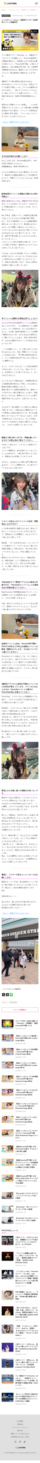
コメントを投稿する (20, 1010)
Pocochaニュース (10, 1230)
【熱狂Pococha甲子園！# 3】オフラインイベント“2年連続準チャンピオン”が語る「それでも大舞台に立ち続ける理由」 (26, 1163)
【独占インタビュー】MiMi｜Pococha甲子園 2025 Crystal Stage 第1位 (26, 1065)
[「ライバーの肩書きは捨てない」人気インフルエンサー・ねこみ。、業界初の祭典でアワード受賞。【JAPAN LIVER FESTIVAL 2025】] (7, 1256)
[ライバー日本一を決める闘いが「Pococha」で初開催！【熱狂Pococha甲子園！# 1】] (7, 1024)
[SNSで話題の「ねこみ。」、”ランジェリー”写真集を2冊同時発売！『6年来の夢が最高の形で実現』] (7, 1295)
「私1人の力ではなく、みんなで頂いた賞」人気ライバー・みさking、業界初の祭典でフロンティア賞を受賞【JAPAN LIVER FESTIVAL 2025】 (26, 1312)
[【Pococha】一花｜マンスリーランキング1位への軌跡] (7, 1209)
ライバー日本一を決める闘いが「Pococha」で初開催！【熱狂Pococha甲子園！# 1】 (26, 1023)
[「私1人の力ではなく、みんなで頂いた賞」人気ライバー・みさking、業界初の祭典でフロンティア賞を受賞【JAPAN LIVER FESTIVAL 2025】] (7, 1310)
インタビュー (6, 15)
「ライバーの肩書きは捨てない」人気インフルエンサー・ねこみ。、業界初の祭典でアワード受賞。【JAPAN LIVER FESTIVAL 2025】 (26, 1258)
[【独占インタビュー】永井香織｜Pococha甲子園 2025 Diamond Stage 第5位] (7, 1078)
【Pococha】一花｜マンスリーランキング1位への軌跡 (26, 1208)
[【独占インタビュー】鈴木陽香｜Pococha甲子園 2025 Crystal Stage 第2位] (7, 1051)
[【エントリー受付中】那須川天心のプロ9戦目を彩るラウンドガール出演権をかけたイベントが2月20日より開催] (7, 1397)
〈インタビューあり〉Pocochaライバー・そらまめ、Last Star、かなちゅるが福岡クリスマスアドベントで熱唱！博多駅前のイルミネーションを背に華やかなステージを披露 (26, 1277)
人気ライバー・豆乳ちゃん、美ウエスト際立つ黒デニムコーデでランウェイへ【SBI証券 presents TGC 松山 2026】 (26, 1363)
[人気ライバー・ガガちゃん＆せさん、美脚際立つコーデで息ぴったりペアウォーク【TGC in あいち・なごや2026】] (7, 1240)
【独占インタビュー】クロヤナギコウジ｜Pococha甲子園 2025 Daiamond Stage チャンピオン (26, 1134)
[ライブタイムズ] (10, 3)
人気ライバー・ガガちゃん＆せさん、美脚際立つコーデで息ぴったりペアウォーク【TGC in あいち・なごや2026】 (26, 1240)
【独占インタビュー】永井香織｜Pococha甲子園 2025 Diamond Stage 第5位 (26, 1078)
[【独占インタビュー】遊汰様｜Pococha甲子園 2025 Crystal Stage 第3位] (7, 1037)
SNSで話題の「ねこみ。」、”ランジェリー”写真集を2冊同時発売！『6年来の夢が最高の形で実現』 (26, 1295)
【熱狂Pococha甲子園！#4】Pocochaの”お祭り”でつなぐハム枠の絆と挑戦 (26, 1148)
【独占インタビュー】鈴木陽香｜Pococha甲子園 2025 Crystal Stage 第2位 (26, 1051)
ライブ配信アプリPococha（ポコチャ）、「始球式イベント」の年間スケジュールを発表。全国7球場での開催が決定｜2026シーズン (26, 1380)
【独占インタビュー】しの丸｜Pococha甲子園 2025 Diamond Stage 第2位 (26, 1119)
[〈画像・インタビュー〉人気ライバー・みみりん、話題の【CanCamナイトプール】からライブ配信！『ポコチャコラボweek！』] (7, 1329)
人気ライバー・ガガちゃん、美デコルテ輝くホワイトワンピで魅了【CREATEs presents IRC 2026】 (26, 1347)
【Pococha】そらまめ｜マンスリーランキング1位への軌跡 (26, 1219)
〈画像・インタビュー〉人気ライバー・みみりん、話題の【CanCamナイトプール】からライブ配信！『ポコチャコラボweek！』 (26, 1330)
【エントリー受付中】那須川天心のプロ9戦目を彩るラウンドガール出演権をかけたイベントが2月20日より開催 (26, 1397)
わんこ (5, 1002)
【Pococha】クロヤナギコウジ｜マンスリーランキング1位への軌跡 (26, 1195)
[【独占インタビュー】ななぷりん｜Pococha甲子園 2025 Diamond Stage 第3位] (7, 1105)
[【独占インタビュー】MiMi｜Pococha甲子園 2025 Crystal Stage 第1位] (7, 1065)
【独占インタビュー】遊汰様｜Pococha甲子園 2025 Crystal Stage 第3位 (26, 1038)
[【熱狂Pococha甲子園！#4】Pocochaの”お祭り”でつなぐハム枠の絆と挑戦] (7, 1148)
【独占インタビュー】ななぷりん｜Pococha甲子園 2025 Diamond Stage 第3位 (26, 1106)
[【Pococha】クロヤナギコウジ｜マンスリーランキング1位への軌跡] (7, 1195)
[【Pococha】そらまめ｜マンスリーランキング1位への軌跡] (7, 1220)
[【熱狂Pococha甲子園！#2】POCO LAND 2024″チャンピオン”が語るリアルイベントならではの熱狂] (7, 1178)
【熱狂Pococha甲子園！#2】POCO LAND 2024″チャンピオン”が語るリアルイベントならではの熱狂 (26, 1179)
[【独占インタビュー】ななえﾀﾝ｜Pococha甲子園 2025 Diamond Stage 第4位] (7, 1092)
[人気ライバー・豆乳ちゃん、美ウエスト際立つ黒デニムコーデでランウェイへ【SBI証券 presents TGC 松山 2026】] (7, 1363)
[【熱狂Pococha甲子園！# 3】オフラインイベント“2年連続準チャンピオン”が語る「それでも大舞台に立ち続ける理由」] (7, 1162)
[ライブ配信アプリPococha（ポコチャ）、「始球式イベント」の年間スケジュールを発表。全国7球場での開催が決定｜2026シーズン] (7, 1379)
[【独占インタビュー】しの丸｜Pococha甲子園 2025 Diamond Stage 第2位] (7, 1119)
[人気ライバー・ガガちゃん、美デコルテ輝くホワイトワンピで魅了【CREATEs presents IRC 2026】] (7, 1347)
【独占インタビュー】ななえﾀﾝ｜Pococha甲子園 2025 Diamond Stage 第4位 (26, 1092)
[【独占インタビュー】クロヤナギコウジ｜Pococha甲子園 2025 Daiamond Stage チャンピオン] (7, 1132)
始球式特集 (13, 1002)
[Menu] (36, 3)
